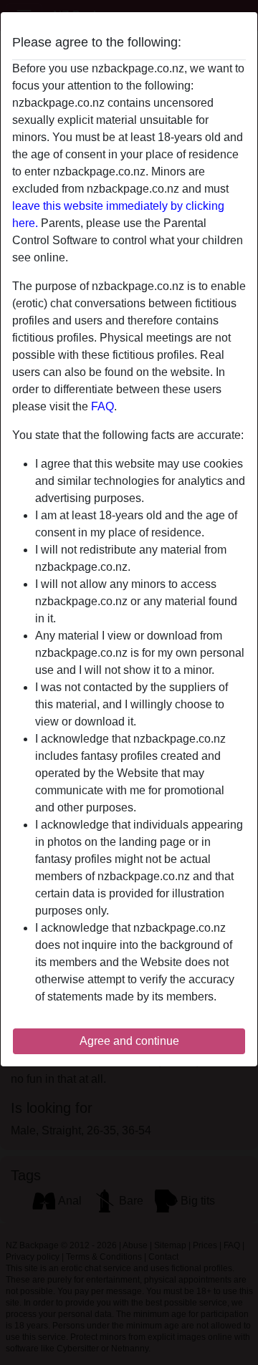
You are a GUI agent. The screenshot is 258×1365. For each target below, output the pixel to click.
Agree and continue (129, 1041)
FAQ (102, 406)
